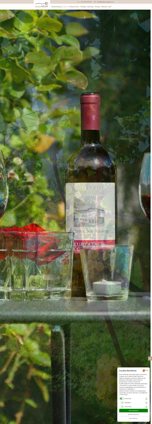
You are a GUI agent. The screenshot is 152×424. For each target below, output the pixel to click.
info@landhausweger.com (105, 2)
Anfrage (83, 7)
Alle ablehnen (133, 418)
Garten (65, 7)
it (117, 2)
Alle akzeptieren (133, 410)
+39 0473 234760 (86, 2)
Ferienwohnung (56, 7)
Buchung (90, 7)
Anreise (97, 7)
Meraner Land (106, 7)
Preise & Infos (74, 7)
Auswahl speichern (133, 414)
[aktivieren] (122, 403)
